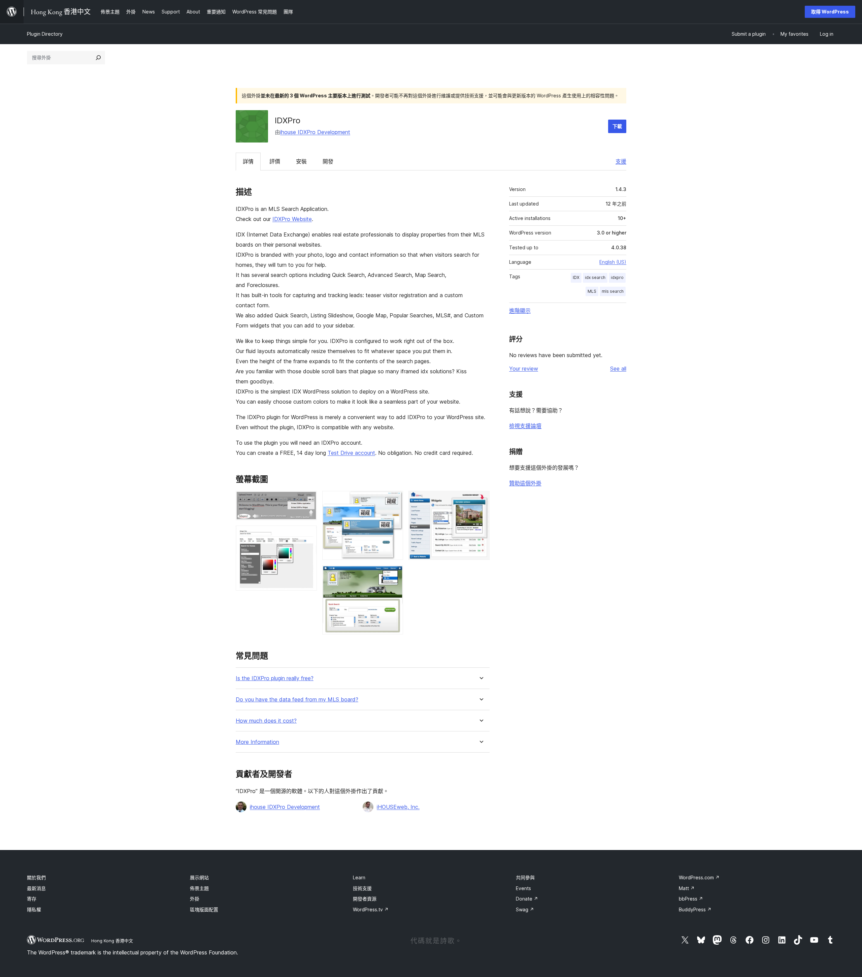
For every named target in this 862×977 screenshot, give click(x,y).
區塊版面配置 (204, 909)
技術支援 (362, 888)
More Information (257, 742)
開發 (328, 161)
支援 (621, 161)
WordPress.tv (371, 909)
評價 (274, 161)
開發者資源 (364, 899)
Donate (527, 899)
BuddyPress (695, 909)
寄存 (31, 899)
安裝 (301, 161)
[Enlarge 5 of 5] (480, 500)
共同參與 (525, 877)
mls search (613, 291)
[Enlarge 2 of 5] (307, 534)
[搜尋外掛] (98, 57)
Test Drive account (351, 452)
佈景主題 (199, 888)
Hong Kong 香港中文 (112, 940)
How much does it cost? (266, 721)
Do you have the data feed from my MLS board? (297, 699)
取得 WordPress (830, 11)
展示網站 (199, 877)
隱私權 (34, 909)
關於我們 (36, 877)
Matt (687, 888)
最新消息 (36, 888)
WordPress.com (699, 877)
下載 (617, 126)
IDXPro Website (292, 219)
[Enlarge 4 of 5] (394, 574)
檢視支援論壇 (525, 425)
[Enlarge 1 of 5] (307, 500)
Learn (359, 877)
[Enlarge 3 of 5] (394, 500)
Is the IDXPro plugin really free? (274, 678)
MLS (592, 291)
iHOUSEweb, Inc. (398, 806)
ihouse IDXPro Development (315, 132)
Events (523, 888)
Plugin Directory (45, 34)
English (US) (612, 262)
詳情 (248, 161)
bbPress (691, 899)
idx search (595, 277)
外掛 (194, 899)
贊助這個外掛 (525, 483)
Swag (525, 909)
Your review (523, 368)
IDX (576, 277)
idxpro (617, 277)
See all (618, 368)
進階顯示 (520, 310)
